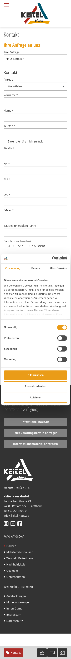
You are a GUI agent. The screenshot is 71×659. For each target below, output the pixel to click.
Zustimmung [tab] (13, 268)
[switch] (62, 338)
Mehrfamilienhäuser (19, 552)
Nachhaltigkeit (15, 564)
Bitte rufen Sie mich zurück (25, 141)
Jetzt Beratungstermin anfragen (36, 433)
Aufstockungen (16, 596)
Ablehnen (35, 397)
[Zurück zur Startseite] (35, 13)
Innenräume (14, 608)
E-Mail (9, 210)
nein (20, 246)
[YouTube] (14, 524)
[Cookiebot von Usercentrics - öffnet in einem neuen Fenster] (52, 258)
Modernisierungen (18, 602)
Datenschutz (14, 621)
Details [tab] (35, 268)
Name (9, 110)
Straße (9, 148)
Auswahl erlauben (35, 386)
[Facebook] (20, 524)
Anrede (8, 79)
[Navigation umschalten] (9, 4)
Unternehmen (15, 577)
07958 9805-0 (18, 511)
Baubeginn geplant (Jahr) (20, 226)
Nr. (7, 164)
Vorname (11, 95)
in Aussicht (38, 246)
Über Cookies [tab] (58, 268)
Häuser (11, 546)
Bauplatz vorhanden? (17, 241)
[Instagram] (7, 524)
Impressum (13, 615)
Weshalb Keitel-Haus (19, 558)
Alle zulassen (36, 375)
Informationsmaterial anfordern (35, 444)
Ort (7, 195)
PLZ (7, 179)
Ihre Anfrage (12, 52)
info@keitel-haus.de (35, 422)
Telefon (10, 126)
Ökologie (12, 571)
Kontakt (16, 653)
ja (9, 246)
